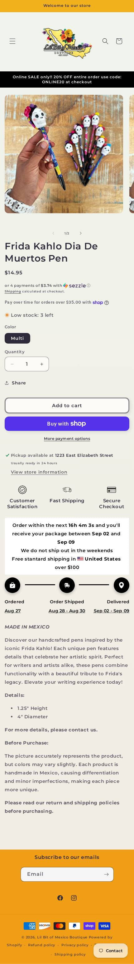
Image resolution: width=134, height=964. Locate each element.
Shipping (13, 291)
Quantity (15, 351)
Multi (17, 338)
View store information (39, 472)
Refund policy (41, 945)
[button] (12, 41)
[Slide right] (81, 233)
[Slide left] (53, 233)
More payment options (67, 438)
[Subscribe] (106, 874)
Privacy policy (75, 945)
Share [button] (19, 383)
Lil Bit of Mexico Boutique (62, 937)
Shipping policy (70, 954)
